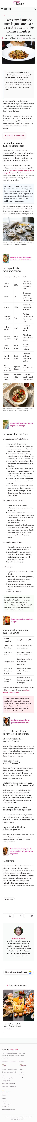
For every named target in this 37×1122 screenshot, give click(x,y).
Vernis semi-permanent (8, 1084)
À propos (4, 1101)
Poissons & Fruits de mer (21, 15)
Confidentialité (6, 1107)
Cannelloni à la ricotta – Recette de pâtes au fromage (21, 424)
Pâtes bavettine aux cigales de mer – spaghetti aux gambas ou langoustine (21, 851)
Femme (10, 1049)
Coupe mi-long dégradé (8, 1078)
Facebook (21, 1061)
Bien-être (22, 1075)
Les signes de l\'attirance (9, 1086)
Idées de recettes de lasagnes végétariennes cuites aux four (20, 258)
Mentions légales (6, 1104)
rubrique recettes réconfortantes (16, 691)
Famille (22, 1078)
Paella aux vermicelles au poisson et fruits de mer (20, 721)
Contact (4, 1095)
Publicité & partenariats (8, 1110)
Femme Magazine (3, 15)
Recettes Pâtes (9, 899)
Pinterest (13, 1061)
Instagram (5, 1061)
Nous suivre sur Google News (16, 972)
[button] (35, 9)
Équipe (4, 1098)
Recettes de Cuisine (11, 15)
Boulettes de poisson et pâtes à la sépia (22, 620)
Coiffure (22, 1069)
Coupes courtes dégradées (9, 1069)
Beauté (22, 1072)
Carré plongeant (6, 1081)
